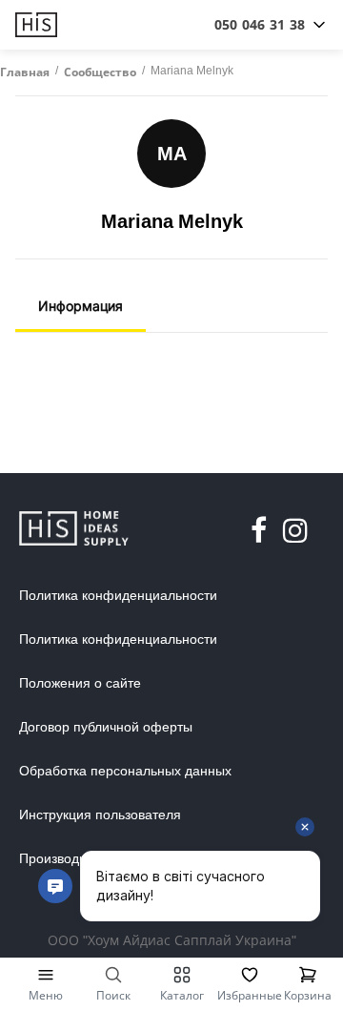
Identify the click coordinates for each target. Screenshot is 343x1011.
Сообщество (100, 72)
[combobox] (260, 24)
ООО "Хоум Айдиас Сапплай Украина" (172, 940)
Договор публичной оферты (105, 726)
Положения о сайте (80, 683)
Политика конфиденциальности (118, 595)
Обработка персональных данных (125, 770)
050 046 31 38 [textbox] (259, 24)
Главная (25, 72)
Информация (80, 306)
